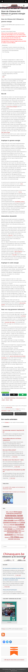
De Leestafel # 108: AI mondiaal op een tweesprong (14, 491)
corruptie (10, 520)
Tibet (18, 534)
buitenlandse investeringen (14, 518)
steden (16, 532)
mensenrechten (12, 531)
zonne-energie (17, 539)
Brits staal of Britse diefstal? (9, 450)
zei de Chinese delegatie (11, 106)
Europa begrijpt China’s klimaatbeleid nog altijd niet (14, 470)
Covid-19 (16, 520)
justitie (5, 528)
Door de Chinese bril (5, 28)
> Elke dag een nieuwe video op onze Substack (14, 659)
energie (23, 522)
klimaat (10, 529)
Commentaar (4, 9)
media (5, 531)
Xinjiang (21, 537)
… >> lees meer (14, 456)
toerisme (21, 534)
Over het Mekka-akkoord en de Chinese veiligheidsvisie (12, 439)
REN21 (22, 183)
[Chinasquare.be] (14, 6)
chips (5, 520)
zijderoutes (10, 539)
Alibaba (16, 511)
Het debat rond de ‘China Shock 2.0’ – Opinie (13, 459)
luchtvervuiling (20, 529)
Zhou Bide (14, 254)
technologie (9, 534)
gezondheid (19, 524)
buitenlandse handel (14, 515)
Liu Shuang (23, 315)
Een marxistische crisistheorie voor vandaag (13, 568)
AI (12, 511)
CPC (21, 520)
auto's (20, 511)
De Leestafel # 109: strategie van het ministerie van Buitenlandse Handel (14, 488)
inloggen (7, 422)
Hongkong (5, 527)
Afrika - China (9, 511)
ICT (18, 527)
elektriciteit (18, 522)
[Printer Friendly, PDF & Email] (5, 392)
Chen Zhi (11, 235)
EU (5, 524)
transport (7, 537)
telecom (15, 534)
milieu (19, 531)
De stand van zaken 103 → (21, 414)
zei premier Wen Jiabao (10, 322)
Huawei (10, 527)
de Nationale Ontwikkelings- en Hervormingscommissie (15, 398)
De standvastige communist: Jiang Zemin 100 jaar (13, 431)
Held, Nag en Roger (5, 132)
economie (13, 522)
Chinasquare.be (21, 669)
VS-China (14, 537)
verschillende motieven (20, 201)
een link (9, 410)
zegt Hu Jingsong (18, 251)
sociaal (23, 531)
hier (4, 628)
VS (9, 537)
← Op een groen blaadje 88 (7, 414)
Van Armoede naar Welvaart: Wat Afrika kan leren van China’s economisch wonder (14, 579)
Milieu (8, 9)
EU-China (8, 524)
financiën (12, 524)
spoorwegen (10, 532)
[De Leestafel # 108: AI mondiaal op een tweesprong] (8, 498)
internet (22, 527)
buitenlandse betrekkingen (14, 513)
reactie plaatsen (4, 410)
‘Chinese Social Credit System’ (10, 589)
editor (3, 15)
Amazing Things (8, 669)
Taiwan (19, 532)
